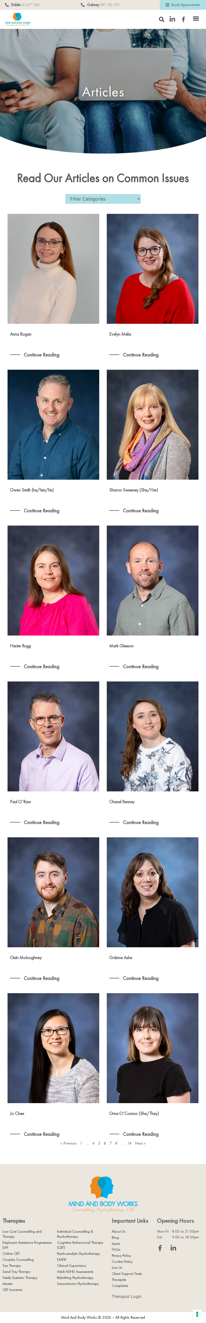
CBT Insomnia (12, 1289)
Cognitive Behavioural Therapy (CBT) (80, 1245)
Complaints (120, 1285)
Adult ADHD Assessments (75, 1271)
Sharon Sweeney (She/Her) (133, 490)
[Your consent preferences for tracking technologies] (197, 1314)
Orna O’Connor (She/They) (134, 1113)
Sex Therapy (12, 1265)
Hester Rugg (20, 646)
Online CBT (11, 1253)
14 (129, 1143)
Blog (115, 1237)
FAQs (116, 1249)
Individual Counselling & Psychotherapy (75, 1234)
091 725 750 (109, 4)
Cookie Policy (122, 1261)
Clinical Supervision (71, 1265)
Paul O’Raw (20, 801)
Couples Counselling (18, 1259)
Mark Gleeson (121, 646)
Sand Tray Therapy (16, 1271)
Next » (140, 1143)
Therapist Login (126, 1296)
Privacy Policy (121, 1255)
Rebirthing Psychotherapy (75, 1277)
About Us (118, 1231)
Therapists (119, 1279)
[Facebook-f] (160, 1248)
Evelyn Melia (120, 334)
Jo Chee (17, 1113)
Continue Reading (41, 354)
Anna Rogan (20, 334)
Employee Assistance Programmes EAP (27, 1245)
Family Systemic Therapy (20, 1277)
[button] (196, 18)
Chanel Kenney (122, 801)
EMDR (61, 1259)
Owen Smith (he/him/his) (32, 490)
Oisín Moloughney (26, 957)
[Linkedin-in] (173, 1248)
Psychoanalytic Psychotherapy (78, 1253)
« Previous (69, 1143)
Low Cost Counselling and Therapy (22, 1234)
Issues (116, 1243)
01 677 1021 (31, 4)
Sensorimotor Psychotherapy (77, 1283)
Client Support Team (127, 1273)
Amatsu (8, 1283)
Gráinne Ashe (120, 957)
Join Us (117, 1267)
